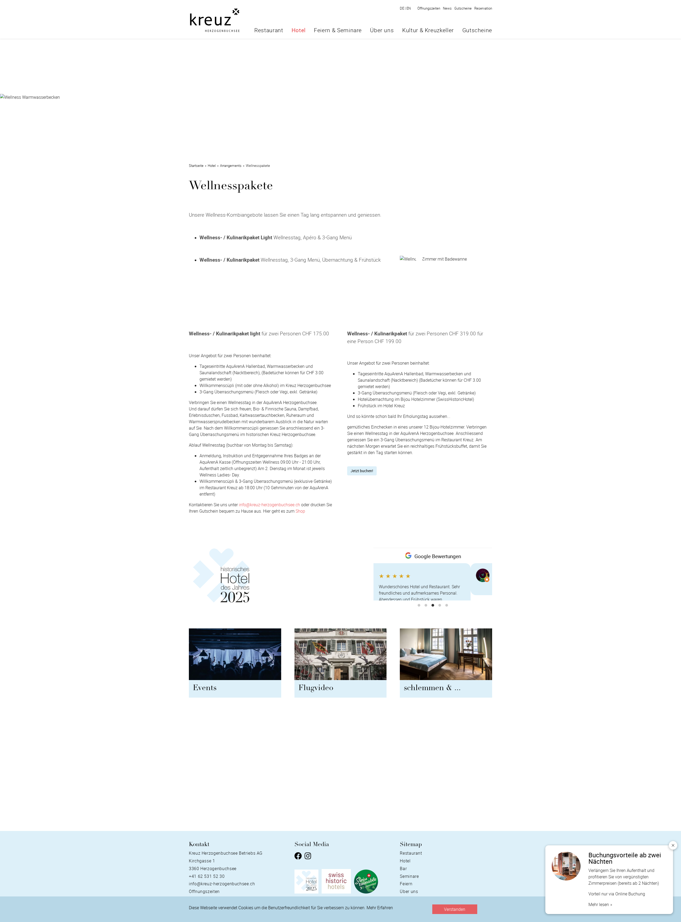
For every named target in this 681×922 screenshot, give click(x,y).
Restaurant (268, 30)
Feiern (406, 884)
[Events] (235, 656)
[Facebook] (298, 856)
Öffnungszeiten (428, 8)
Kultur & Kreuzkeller (428, 30)
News (447, 8)
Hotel (299, 30)
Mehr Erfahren (380, 908)
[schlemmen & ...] (446, 656)
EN (408, 8)
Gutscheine (463, 8)
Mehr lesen (598, 904)
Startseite (196, 165)
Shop (300, 511)
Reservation (483, 8)
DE (403, 8)
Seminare (409, 876)
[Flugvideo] (340, 656)
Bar (403, 868)
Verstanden (454, 909)
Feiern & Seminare (338, 30)
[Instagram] (308, 856)
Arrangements (231, 165)
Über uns (382, 30)
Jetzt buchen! (362, 470)
